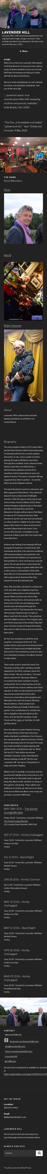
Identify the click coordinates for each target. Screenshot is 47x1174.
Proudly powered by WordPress (17, 1168)
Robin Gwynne (12, 325)
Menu (25, 51)
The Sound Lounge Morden (16, 821)
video (19, 720)
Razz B (7, 255)
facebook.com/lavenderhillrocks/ (24, 1041)
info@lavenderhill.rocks (15, 1046)
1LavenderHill (11, 1056)
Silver (7, 189)
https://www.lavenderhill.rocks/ (19, 1051)
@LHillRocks (10, 1061)
